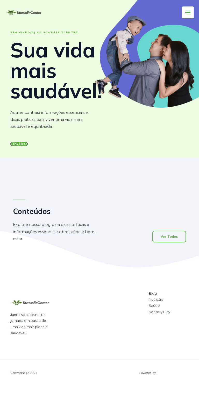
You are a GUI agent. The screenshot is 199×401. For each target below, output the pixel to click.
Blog (153, 293)
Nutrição (156, 299)
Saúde (154, 306)
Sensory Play (159, 312)
